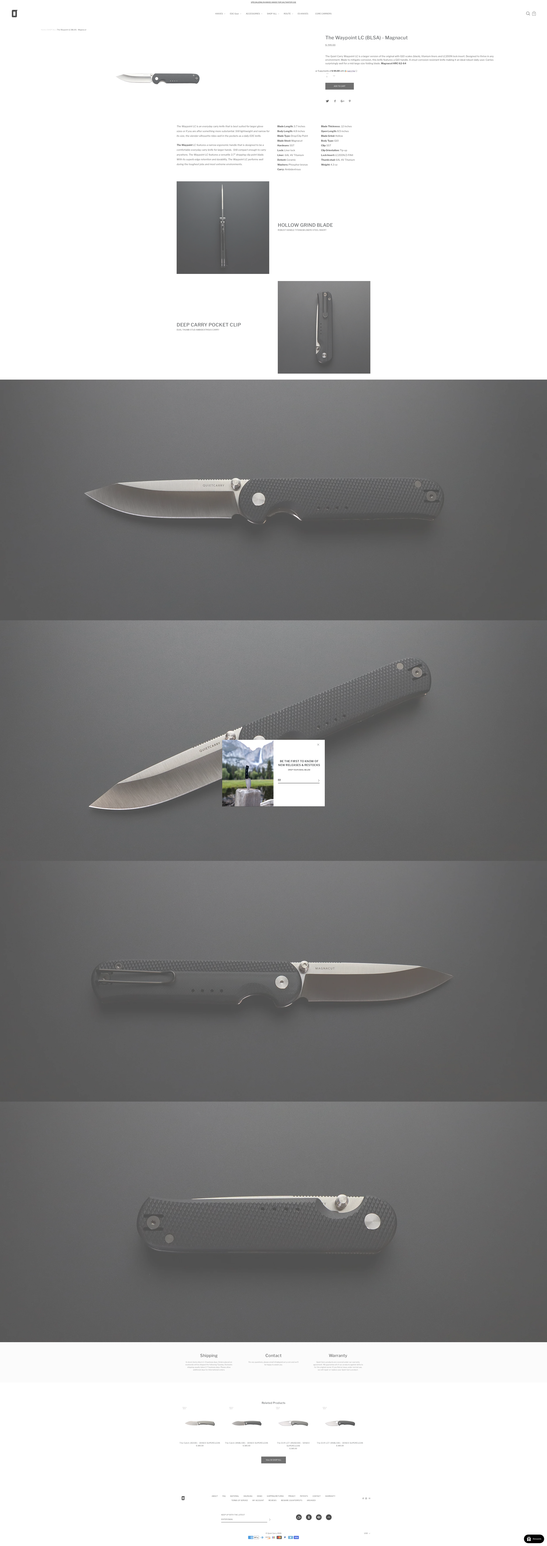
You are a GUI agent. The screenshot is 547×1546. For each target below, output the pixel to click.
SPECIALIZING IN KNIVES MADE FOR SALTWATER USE (273, 2)
